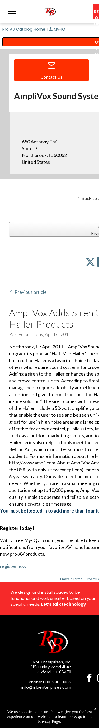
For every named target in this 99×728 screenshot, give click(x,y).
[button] (11, 11)
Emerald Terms (71, 579)
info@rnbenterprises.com (46, 687)
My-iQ (59, 29)
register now (13, 566)
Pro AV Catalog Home (24, 29)
